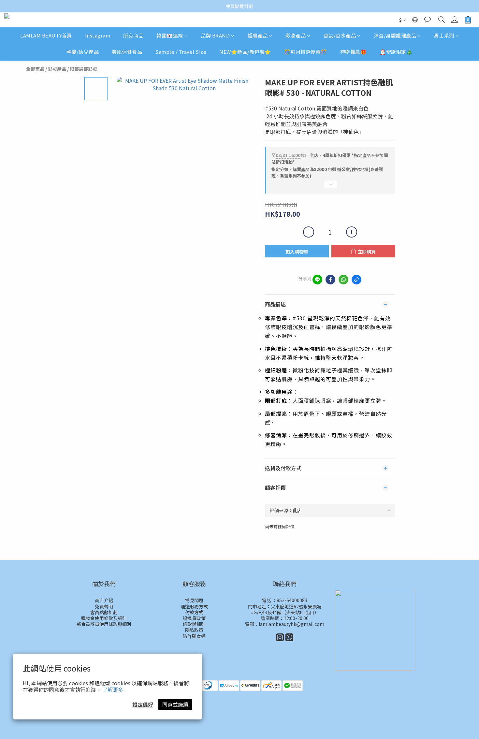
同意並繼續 (175, 704)
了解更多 (112, 689)
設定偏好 (142, 704)
